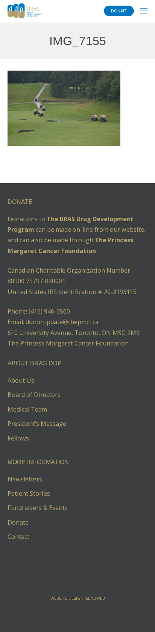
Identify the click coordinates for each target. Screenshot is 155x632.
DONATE (119, 11)
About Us (21, 380)
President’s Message (37, 423)
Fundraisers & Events (38, 508)
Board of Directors (34, 395)
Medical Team (27, 409)
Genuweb (95, 598)
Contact (18, 536)
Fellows (18, 438)
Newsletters (25, 479)
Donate (18, 522)
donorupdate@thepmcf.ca (62, 322)
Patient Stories (29, 493)
